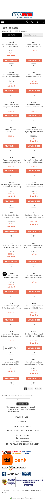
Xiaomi (34, 183)
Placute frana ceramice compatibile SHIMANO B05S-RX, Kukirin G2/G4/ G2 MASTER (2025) (11, 161)
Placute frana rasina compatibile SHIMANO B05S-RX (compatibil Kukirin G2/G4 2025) (11, 106)
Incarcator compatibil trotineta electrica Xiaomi (11, 363)
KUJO (11, 243)
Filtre (13, 35)
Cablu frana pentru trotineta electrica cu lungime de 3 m (33, 75)
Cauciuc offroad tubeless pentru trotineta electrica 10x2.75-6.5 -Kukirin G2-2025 (11, 45)
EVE (11, 127)
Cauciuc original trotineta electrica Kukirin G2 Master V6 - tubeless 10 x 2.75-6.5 (34, 307)
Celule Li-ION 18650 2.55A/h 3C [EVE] (11, 131)
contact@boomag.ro (24, 441)
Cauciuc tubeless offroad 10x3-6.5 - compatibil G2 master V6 (34, 335)
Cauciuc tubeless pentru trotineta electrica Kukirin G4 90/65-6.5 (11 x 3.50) (33, 216)
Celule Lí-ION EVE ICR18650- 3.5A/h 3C (33, 45)
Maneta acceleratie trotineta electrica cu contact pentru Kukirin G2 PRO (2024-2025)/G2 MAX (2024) (11, 276)
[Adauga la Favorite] (11, 65)
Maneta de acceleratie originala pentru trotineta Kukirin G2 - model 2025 (33, 131)
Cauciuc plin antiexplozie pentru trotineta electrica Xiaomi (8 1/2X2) (34, 186)
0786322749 (24, 435)
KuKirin (33, 127)
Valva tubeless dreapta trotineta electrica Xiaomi (34, 276)
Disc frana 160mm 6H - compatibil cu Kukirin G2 (34, 106)
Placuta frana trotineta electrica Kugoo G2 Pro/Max (34, 363)
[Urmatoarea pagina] (40, 389)
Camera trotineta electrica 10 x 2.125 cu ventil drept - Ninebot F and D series (33, 246)
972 (36, 389)
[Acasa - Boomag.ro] (22, 15)
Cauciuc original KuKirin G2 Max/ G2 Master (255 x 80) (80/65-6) (11, 186)
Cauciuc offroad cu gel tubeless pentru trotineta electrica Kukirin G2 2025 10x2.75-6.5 (11, 75)
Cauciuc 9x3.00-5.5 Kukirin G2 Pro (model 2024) (11, 216)
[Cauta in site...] (42, 22)
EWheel (11, 42)
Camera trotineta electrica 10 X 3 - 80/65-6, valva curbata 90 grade (33, 161)
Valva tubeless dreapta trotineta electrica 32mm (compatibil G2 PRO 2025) (11, 307)
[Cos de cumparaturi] (37, 22)
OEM (33, 42)
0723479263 (24, 438)
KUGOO (11, 273)
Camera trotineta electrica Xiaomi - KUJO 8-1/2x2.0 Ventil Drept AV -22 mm (11, 246)
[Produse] (3, 22)
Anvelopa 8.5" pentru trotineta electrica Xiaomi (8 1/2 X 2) (11, 335)
